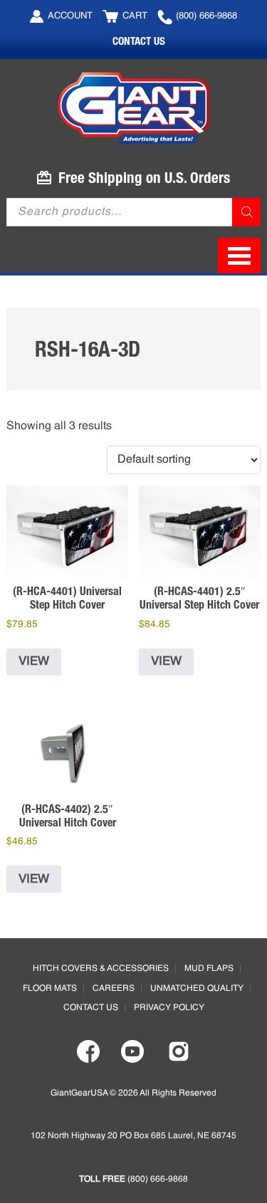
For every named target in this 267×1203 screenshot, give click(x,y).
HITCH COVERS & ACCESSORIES (101, 969)
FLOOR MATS (50, 988)
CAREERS (114, 988)
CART (134, 16)
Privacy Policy (169, 1008)
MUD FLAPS (209, 969)
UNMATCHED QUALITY (197, 988)
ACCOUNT (70, 16)
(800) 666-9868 (206, 16)
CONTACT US (138, 41)
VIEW (34, 662)
